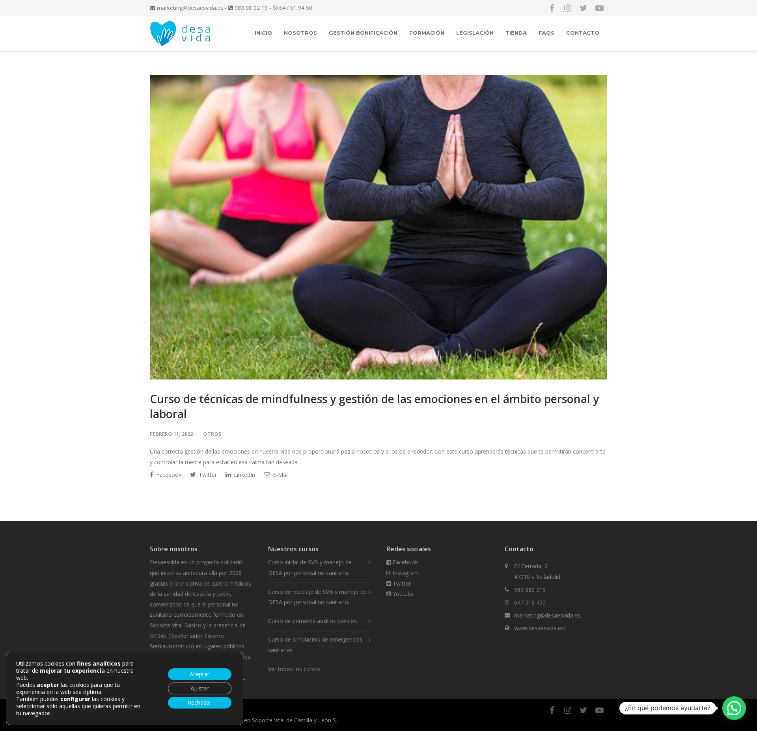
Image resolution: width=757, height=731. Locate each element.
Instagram (405, 573)
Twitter (207, 474)
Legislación (475, 33)
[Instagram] (568, 8)
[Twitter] (583, 8)
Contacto (582, 33)
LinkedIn (243, 474)
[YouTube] (599, 8)
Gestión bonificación (363, 33)
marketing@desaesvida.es (189, 7)
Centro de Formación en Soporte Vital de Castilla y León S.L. (264, 720)
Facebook (168, 474)
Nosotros (300, 33)
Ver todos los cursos (294, 669)
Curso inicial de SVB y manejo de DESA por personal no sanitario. (310, 567)
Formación (426, 33)
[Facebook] (552, 8)
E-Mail (280, 474)
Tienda (516, 33)
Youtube (402, 593)
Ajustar (199, 688)
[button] (734, 708)
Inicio (263, 33)
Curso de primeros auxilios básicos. (313, 621)
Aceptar (199, 674)
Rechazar (199, 702)
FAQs (546, 33)
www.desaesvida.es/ (540, 628)
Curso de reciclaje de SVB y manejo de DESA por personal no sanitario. (317, 597)
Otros (212, 433)
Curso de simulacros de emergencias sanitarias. (315, 645)
